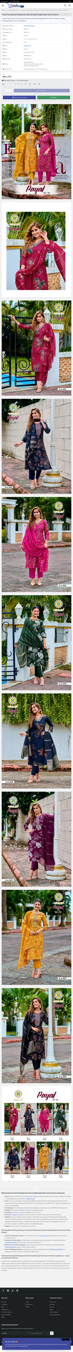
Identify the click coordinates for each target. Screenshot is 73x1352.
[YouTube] (13, 1290)
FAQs (2, 1317)
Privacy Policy (24, 1346)
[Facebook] (3, 1290)
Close (66, 1339)
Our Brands (4, 1304)
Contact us (15, 1214)
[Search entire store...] (65, 5)
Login (27, 1302)
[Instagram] (8, 1290)
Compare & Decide (55, 1314)
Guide (51, 1309)
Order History (29, 1304)
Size (3, 84)
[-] (4, 90)
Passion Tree (27, 45)
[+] (11, 90)
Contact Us (53, 1302)
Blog (2, 1307)
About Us (3, 1302)
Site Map (52, 1304)
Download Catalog (20, 97)
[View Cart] (69, 5)
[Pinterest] (17, 1290)
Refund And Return (6, 1314)
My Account (29, 1298)
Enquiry (54, 97)
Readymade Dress (14, 10)
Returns (27, 1307)
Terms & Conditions (6, 1312)
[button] (42, 90)
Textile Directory (54, 1312)
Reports (52, 1307)
